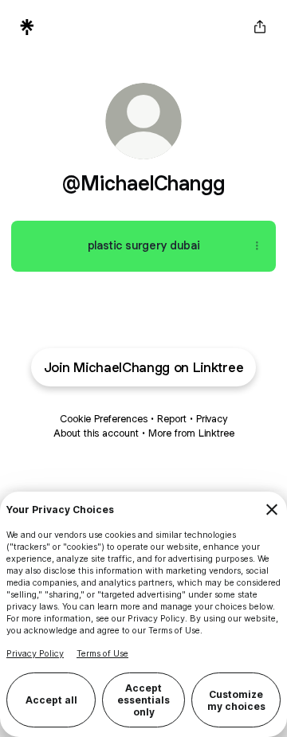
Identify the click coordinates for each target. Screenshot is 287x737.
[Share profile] (260, 27)
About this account (96, 433)
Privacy (211, 418)
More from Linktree (191, 433)
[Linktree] (27, 27)
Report (172, 418)
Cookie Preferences (103, 418)
